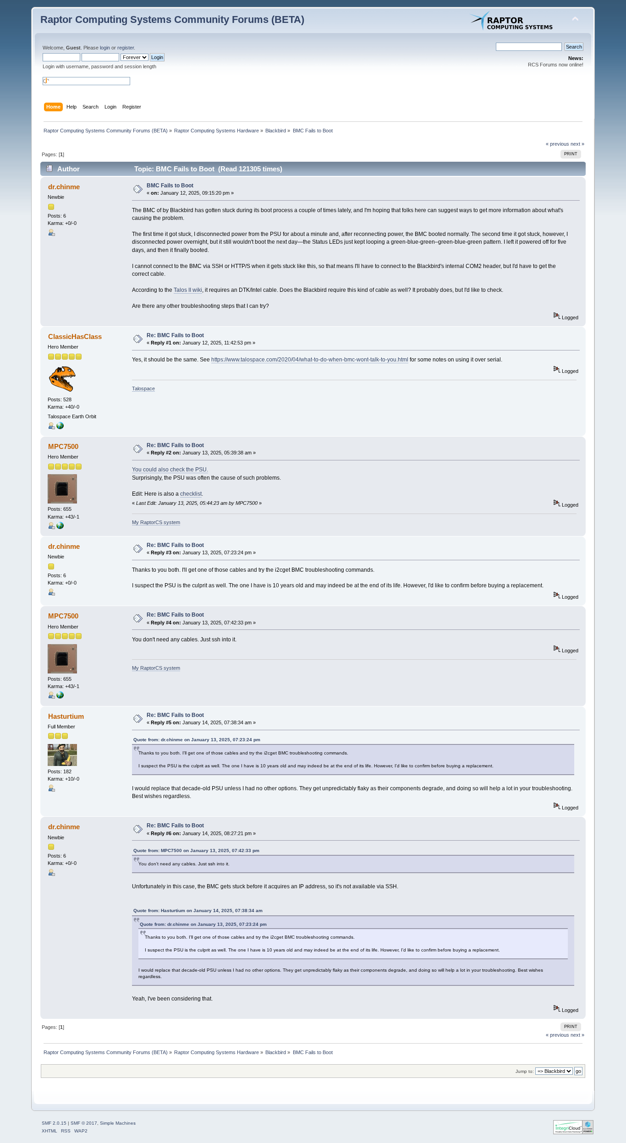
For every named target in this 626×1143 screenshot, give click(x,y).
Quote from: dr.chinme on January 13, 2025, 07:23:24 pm (196, 739)
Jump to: (525, 1071)
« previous (557, 144)
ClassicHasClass (75, 336)
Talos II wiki (188, 290)
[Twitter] (60, 527)
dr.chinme (64, 187)
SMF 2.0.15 (54, 1123)
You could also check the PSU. (170, 469)
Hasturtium (66, 716)
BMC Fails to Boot (170, 185)
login (105, 47)
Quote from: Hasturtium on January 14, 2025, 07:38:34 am (198, 910)
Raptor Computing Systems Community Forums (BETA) (172, 19)
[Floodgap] (60, 427)
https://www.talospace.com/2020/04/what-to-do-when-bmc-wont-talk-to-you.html (309, 359)
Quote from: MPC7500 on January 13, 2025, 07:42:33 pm (196, 850)
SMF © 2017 (84, 1123)
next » (577, 144)
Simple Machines (118, 1123)
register (125, 47)
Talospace (143, 388)
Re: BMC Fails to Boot (175, 335)
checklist (191, 494)
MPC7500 (63, 446)
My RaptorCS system (156, 522)
